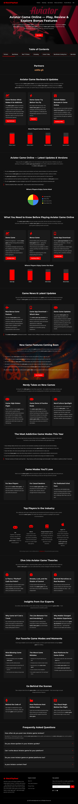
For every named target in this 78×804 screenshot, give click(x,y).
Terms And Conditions (32, 783)
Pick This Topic (31, 788)
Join (72, 786)
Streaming (44, 2)
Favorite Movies (67, 2)
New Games (50, 2)
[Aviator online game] (39, 70)
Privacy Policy (31, 786)
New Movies (15, 54)
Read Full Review (10, 121)
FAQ (73, 2)
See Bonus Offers (59, 121)
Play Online (39, 35)
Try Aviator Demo (10, 258)
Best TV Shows (25, 54)
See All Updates (39, 375)
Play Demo (33, 119)
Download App (58, 256)
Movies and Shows (58, 2)
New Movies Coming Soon (60, 54)
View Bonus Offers (35, 258)
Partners (38, 2)
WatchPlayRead (12, 3)
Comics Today (46, 54)
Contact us (41, 551)
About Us (30, 781)
